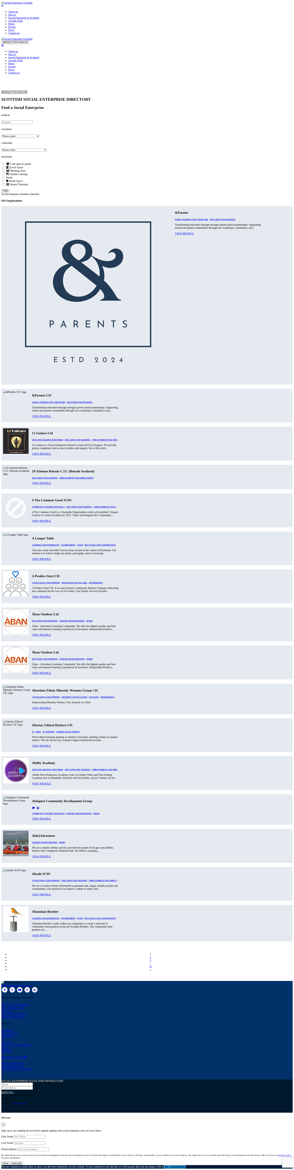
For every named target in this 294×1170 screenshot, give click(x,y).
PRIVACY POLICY (12, 1063)
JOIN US (6, 1042)
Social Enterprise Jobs (13, 1016)
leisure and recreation (72, 621)
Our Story (6, 1030)
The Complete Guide (13, 1007)
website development (68, 732)
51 (150, 966)
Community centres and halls (48, 507)
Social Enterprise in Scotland (23, 17)
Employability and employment (109, 440)
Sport (89, 621)
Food (80, 545)
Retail (8, 177)
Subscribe (17, 1163)
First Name (7, 1136)
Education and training (222, 219)
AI (33, 732)
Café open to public (20, 163)
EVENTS (6, 1051)
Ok (166, 1167)
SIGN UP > (7, 1092)
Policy (11, 23)
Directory (6, 1010)
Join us (12, 14)
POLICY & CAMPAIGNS (16, 1045)
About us (13, 11)
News (11, 30)
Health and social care (74, 583)
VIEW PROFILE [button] (184, 233)
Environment (68, 545)
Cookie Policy (177, 1167)
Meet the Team (9, 1033)
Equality (94, 697)
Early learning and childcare (191, 219)
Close (5, 1163)
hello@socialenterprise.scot (16, 985)
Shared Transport (18, 184)
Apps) (38, 732)
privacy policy (284, 1155)
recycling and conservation (100, 545)
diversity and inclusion (74, 697)
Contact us (14, 33)
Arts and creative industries (47, 440)
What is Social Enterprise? (15, 1004)
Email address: (9, 1149)
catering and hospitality (46, 545)
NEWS (5, 1048)
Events (11, 27)
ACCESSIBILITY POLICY (16, 1069)
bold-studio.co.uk (19, 1103)
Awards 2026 (15, 20)
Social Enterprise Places (14, 1013)
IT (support (49, 732)
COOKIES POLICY (12, 1066)
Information (96, 583)
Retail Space (16, 181)
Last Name (7, 1142)
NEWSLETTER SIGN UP (15, 42)
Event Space (16, 167)
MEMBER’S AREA (12, 1057)
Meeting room (17, 170)
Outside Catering (18, 174)
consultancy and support (46, 583)
